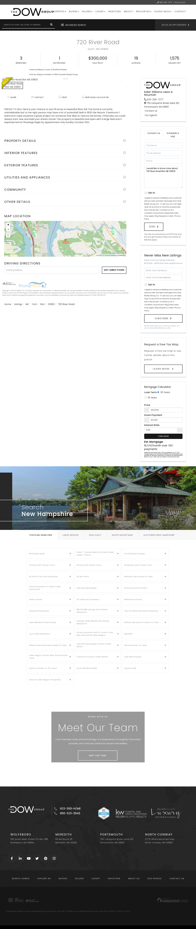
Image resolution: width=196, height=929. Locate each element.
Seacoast (95, 534)
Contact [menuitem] (180, 11)
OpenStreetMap (110, 255)
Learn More (162, 368)
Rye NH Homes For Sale (135, 645)
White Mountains (122, 534)
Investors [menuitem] (114, 11)
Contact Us (151, 110)
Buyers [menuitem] (73, 11)
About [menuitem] (128, 11)
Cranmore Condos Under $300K (92, 657)
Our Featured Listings (134, 553)
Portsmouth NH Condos (135, 588)
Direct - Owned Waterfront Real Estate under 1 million (95, 553)
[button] (51, 25)
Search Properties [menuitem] (53, 11)
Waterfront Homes (133, 599)
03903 (51, 304)
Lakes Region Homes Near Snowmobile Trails (48, 656)
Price (147, 405)
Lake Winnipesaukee (87, 588)
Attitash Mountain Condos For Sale (141, 622)
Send (152, 226)
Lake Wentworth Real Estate (42, 622)
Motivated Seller (37, 553)
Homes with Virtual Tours (89, 565)
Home (7, 304)
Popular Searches (41, 534)
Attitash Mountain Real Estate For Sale (48, 645)
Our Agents (151, 115)
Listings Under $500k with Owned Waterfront (93, 622)
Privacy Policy (161, 237)
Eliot (42, 304)
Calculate (163, 436)
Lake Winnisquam (133, 657)
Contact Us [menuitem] (176, 878)
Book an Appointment (174, 25)
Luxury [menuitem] (99, 11)
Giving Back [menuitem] (162, 11)
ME (27, 304)
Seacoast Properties (39, 611)
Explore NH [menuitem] (44, 878)
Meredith (128, 634)
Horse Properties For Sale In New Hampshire (45, 587)
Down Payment (153, 415)
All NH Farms (83, 576)
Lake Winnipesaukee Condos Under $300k (94, 645)
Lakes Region (70, 534)
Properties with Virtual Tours (138, 565)
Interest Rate (151, 425)
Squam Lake (130, 668)
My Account (180, 2)
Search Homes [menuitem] (21, 878)
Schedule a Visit (173, 135)
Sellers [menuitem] (86, 11)
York (34, 304)
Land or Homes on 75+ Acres (43, 668)
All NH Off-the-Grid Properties (43, 576)
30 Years (165, 392)
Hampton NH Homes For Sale (138, 576)
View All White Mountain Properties (141, 611)
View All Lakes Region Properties (45, 679)
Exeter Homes (35, 599)
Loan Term (150, 392)
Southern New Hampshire (159, 534)
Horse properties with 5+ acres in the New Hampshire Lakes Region (95, 633)
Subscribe (162, 318)
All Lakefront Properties (88, 599)
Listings (18, 304)
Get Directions (114, 270)
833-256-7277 (166, 2)
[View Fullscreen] (8, 235)
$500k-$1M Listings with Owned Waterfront (92, 610)
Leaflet (98, 255)
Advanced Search (75, 25)
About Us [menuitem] (134, 878)
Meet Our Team (97, 755)
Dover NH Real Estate (87, 668)
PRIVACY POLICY (124, 911)
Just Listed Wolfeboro (39, 634)
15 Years (152, 397)
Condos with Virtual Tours (42, 565)
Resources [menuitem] (143, 11)
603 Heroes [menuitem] (155, 878)
